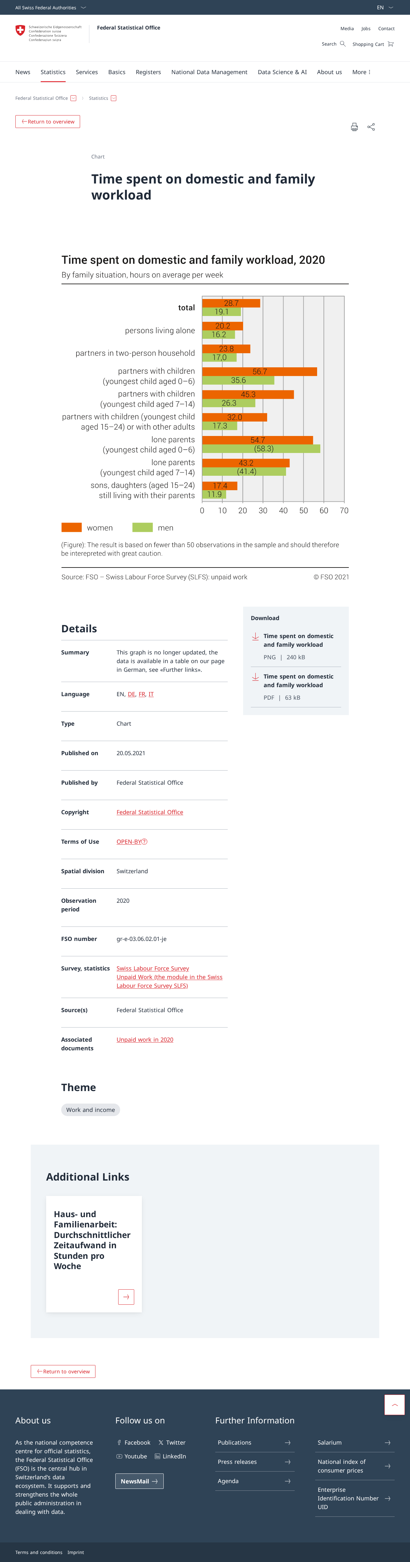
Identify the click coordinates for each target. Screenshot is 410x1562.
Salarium (330, 1442)
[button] (23, 72)
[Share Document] (371, 127)
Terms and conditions (38, 1552)
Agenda (228, 1481)
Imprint (76, 1552)
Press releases (237, 1461)
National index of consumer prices (341, 1466)
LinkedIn (174, 1456)
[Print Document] (354, 126)
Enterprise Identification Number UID (348, 1498)
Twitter (175, 1442)
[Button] (126, 1297)
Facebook (138, 1442)
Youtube (136, 1456)
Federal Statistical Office (128, 27)
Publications (234, 1442)
